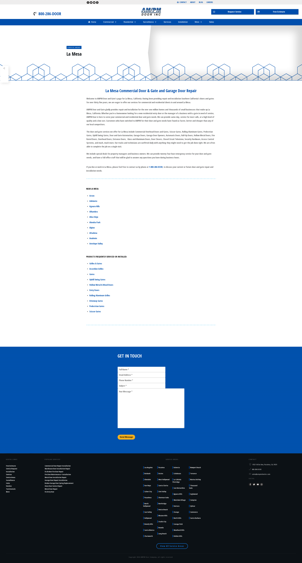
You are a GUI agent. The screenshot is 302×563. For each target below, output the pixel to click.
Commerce (194, 512)
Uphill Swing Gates (97, 279)
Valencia (177, 467)
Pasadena (147, 497)
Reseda (161, 527)
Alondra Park (94, 222)
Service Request (11, 469)
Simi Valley (162, 491)
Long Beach (162, 533)
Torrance (193, 473)
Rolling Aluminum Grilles (99, 295)
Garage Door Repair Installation (56, 480)
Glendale (147, 479)
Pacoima (161, 467)
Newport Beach (195, 467)
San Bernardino (179, 488)
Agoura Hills (94, 206)
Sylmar (192, 506)
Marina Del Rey (195, 479)
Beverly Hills (148, 524)
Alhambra (93, 211)
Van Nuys (147, 485)
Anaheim (93, 238)
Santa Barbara (195, 518)
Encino (160, 473)
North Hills (177, 518)
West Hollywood (164, 479)
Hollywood (148, 518)
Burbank (147, 473)
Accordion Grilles (96, 268)
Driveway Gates (96, 300)
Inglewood (194, 494)
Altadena (93, 233)
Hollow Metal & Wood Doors (101, 284)
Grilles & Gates (95, 263)
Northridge (162, 503)
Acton (91, 195)
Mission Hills (162, 515)
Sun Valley (148, 512)
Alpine (92, 227)
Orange (176, 512)
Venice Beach (163, 509)
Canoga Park (178, 524)
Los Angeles (148, 467)
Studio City (162, 521)
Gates (91, 274)
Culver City (148, 491)
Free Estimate (11, 466)
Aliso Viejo (93, 216)
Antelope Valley (96, 243)
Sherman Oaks (163, 497)
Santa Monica (149, 530)
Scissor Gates (95, 311)
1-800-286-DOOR (156, 167)
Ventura (176, 506)
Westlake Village (180, 500)
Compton (193, 500)
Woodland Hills (179, 530)
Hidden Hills (178, 536)
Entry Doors (94, 290)
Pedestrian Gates (96, 306)
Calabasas (177, 473)
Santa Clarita (163, 485)
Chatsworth (148, 536)
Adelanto (93, 201)
